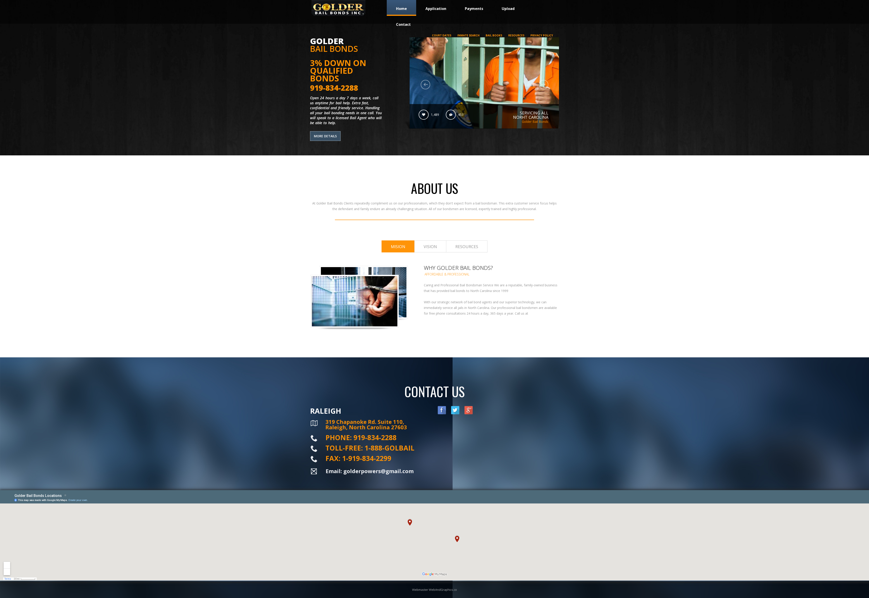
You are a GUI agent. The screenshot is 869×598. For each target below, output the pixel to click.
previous (425, 84)
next (543, 84)
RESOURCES (516, 35)
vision (430, 246)
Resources (466, 246)
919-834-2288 (334, 88)
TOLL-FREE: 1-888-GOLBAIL (369, 448)
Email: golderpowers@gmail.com (370, 471)
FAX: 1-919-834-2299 (358, 458)
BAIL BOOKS (494, 35)
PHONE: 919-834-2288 (360, 437)
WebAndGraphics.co (443, 590)
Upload (508, 8)
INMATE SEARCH (468, 35)
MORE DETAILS (325, 136)
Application (435, 8)
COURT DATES (441, 35)
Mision (398, 246)
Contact (403, 24)
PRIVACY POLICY (541, 35)
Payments (474, 8)
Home (401, 8)
